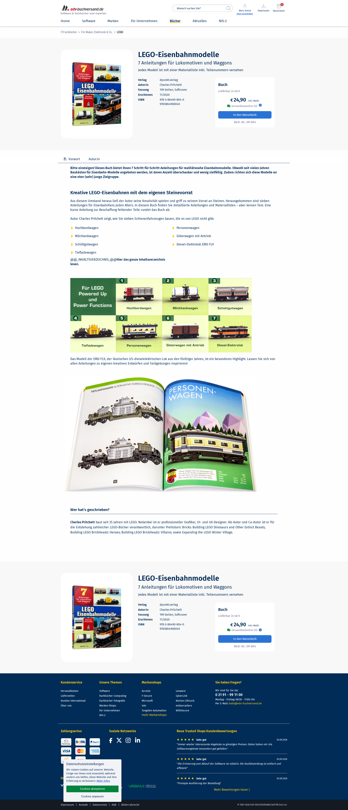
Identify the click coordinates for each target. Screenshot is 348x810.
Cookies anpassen (92, 796)
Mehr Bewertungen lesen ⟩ (232, 789)
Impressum (67, 804)
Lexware (181, 691)
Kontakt (83, 804)
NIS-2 (102, 715)
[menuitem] (71, 32)
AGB (114, 804)
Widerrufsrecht (130, 804)
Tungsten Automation (154, 710)
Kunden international (73, 700)
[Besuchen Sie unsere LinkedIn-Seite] (138, 741)
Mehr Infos (103, 780)
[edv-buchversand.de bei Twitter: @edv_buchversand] (119, 741)
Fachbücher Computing (112, 695)
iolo (144, 705)
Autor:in (94, 159)
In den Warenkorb (245, 115)
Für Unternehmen (109, 710)
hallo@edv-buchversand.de (245, 703)
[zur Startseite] (82, 10)
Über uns (66, 705)
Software (104, 691)
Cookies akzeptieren (92, 788)
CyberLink (181, 695)
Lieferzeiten (68, 695)
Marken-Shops (107, 705)
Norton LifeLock (185, 700)
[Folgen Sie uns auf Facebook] (111, 741)
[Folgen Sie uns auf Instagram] (129, 741)
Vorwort (74, 159)
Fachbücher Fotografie (112, 700)
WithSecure (182, 710)
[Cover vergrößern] (96, 94)
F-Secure (147, 695)
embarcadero (184, 705)
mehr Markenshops (154, 715)
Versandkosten (69, 691)
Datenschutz (100, 804)
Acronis (146, 691)
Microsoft (147, 700)
